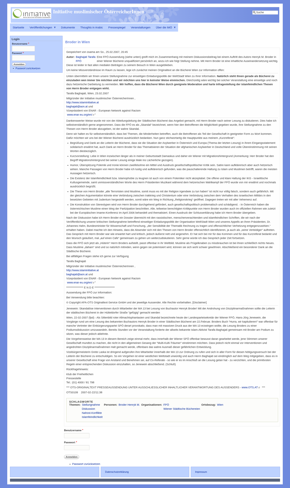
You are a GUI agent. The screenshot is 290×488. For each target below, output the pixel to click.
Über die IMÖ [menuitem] (162, 29)
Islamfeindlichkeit (92, 417)
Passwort (69, 442)
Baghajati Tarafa (85, 56)
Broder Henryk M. (129, 404)
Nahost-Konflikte (92, 412)
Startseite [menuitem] (18, 27)
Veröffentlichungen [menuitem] (39, 29)
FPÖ (78, 61)
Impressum (201, 471)
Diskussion (88, 408)
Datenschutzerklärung (117, 471)
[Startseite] (31, 17)
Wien (220, 404)
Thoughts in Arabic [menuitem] (91, 27)
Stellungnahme (91, 404)
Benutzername (72, 430)
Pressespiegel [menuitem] (116, 27)
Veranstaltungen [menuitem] (140, 27)
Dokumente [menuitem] (68, 27)
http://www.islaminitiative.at (82, 102)
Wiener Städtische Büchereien (181, 408)
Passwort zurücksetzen (86, 463)
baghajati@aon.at (77, 106)
